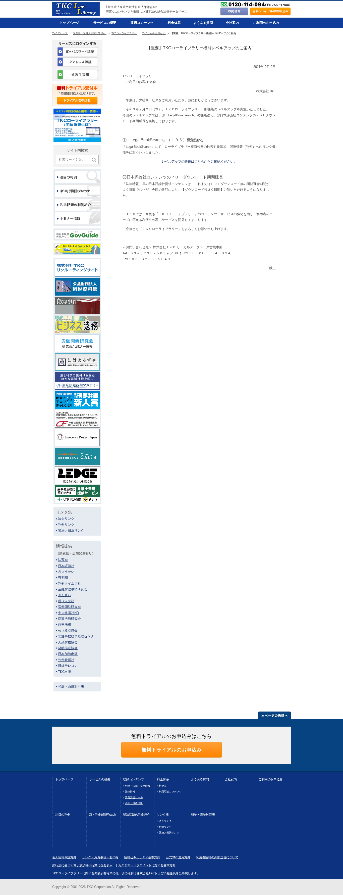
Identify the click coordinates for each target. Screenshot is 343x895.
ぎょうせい (66, 572)
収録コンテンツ (142, 23)
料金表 (162, 785)
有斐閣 (63, 577)
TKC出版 (64, 672)
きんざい (64, 595)
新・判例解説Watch (102, 814)
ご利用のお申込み (266, 23)
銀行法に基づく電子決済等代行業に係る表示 (82, 865)
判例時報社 (66, 660)
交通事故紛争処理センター (77, 636)
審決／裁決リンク (71, 530)
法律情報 (130, 791)
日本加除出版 (68, 654)
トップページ (69, 23)
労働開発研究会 (69, 607)
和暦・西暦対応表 (71, 686)
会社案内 (232, 23)
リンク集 (163, 814)
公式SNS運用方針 (178, 857)
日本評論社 (66, 566)
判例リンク (66, 525)
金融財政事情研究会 (72, 589)
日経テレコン (68, 666)
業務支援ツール (134, 797)
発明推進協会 (68, 648)
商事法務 (64, 624)
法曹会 (63, 560)
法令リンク (66, 519)
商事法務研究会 (69, 619)
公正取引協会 (68, 630)
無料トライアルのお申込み (171, 749)
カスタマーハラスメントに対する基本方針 (147, 865)
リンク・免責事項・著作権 (100, 857)
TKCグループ (60, 33)
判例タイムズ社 (69, 583)
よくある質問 (203, 23)
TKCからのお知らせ (154, 33)
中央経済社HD (68, 613)
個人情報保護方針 (64, 857)
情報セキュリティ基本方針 (142, 857)
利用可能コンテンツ (170, 791)
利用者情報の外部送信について (217, 857)
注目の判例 (62, 814)
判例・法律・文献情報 (137, 785)
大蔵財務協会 (68, 642)
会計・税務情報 (134, 803)
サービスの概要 (104, 23)
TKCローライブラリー (124, 33)
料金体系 (174, 23)
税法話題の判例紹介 (136, 814)
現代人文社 (66, 601)
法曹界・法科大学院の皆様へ (89, 33)
